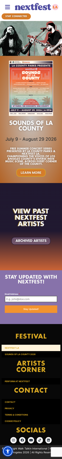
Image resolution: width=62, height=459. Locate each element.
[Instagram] (13, 440)
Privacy (9, 408)
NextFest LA (12, 348)
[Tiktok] (40, 440)
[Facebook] (22, 440)
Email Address (12, 294)
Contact (10, 402)
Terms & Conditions (16, 414)
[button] (7, 451)
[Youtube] (31, 440)
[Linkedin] (48, 440)
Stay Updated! (31, 309)
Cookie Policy (13, 421)
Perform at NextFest (17, 381)
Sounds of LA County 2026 (20, 354)
